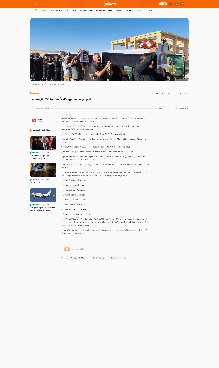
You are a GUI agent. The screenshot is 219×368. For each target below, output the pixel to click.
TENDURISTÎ (119, 10)
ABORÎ (74, 10)
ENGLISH (49, 4)
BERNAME (139, 10)
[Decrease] (166, 108)
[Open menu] (36, 10)
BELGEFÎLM (149, 10)
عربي (41, 4)
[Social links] (36, 4)
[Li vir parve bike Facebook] (156, 93)
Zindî (162, 4)
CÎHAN (67, 10)
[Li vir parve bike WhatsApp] (168, 93)
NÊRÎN (91, 10)
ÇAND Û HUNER (100, 10)
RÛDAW (40, 120)
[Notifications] (182, 4)
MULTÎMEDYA (129, 10)
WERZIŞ (110, 10)
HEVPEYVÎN (83, 10)
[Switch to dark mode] (176, 4)
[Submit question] (67, 249)
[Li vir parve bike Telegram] (174, 93)
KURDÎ (53, 4)
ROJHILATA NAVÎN (56, 10)
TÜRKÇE (44, 4)
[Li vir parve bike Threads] (180, 93)
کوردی (56, 4)
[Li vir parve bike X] (162, 93)
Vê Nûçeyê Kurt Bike (78, 258)
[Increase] (172, 108)
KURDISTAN (44, 10)
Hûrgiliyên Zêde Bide (118, 258)
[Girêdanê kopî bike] (186, 93)
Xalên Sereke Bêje (98, 258)
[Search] (170, 4)
